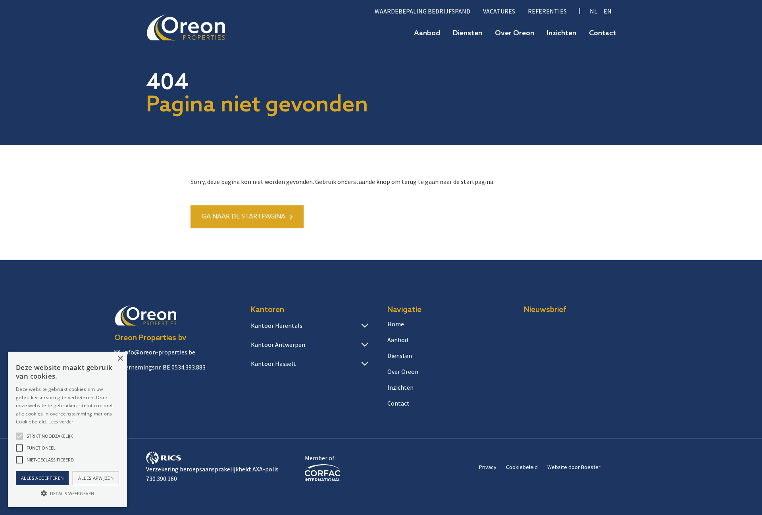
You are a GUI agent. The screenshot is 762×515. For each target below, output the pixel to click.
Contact (602, 33)
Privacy (487, 467)
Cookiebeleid (522, 467)
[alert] (67, 429)
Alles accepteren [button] (42, 478)
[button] (19, 436)
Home (395, 324)
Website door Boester (573, 467)
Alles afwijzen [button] (96, 478)
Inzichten (561, 33)
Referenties (547, 11)
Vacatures (499, 11)
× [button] (120, 359)
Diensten (467, 33)
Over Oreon (514, 33)
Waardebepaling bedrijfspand (422, 11)
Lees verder (60, 422)
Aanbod (427, 33)
